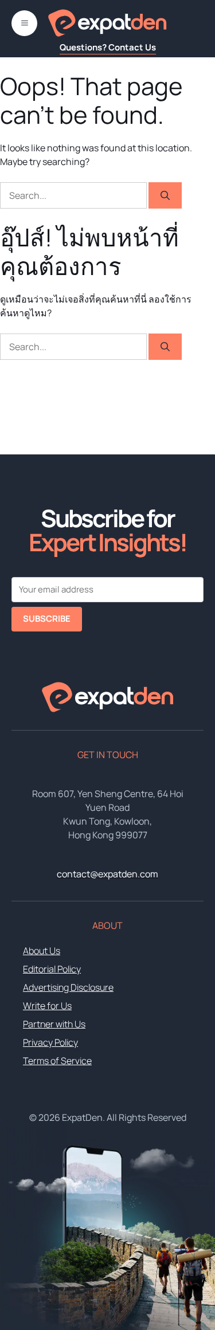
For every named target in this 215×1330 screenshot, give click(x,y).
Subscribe (47, 619)
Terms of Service (57, 1060)
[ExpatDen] (107, 23)
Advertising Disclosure (68, 987)
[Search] (165, 195)
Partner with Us (54, 1024)
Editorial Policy (52, 969)
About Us (41, 950)
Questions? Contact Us (108, 47)
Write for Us (47, 1005)
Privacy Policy (50, 1042)
